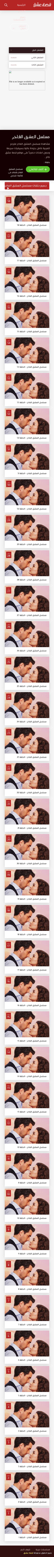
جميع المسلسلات (19, 19)
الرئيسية (21, 5)
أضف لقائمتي (36, 169)
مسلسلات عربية (43, 1550)
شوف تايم (25, 1550)
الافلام (21, 11)
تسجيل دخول (22, 27)
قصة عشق (28, 1553)
